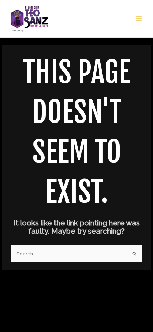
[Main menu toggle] (139, 18)
